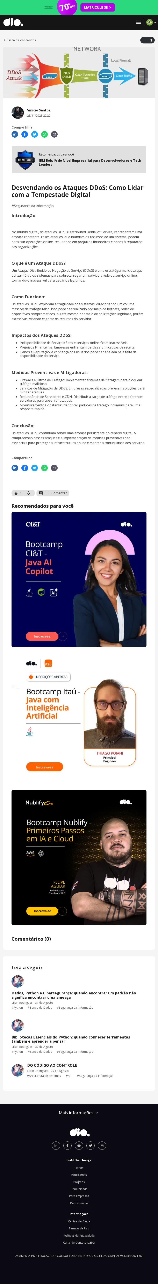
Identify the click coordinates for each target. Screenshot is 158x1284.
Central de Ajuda (79, 1221)
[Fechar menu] (138, 23)
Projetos (79, 1182)
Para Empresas (79, 1196)
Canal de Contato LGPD (79, 1242)
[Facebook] (24, 134)
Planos (79, 1168)
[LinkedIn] (15, 134)
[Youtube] (79, 1145)
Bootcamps (79, 1175)
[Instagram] (102, 1145)
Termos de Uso (79, 1228)
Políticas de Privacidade (79, 1235)
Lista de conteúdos (21, 40)
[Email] (54, 134)
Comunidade (79, 1189)
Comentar (59, 493)
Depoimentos (79, 1203)
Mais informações (76, 1113)
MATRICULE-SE (96, 7)
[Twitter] (34, 134)
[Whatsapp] (44, 134)
